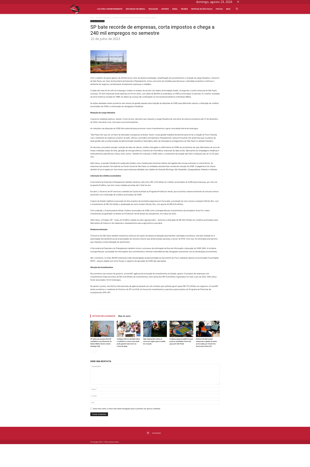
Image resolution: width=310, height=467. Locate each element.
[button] (237, 9)
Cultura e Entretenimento (109, 9)
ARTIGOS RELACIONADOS (103, 316)
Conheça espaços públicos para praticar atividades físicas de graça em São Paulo (181, 341)
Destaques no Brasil (135, 9)
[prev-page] (91, 351)
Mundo (184, 9)
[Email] (135, 43)
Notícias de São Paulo (201, 9)
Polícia (219, 9)
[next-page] (95, 351)
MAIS (228, 9)
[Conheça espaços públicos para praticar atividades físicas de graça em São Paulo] (181, 329)
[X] (118, 43)
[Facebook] (113, 43)
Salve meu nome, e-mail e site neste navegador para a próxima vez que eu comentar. (127, 409)
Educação (153, 9)
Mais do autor (124, 316)
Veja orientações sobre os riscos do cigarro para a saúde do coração (154, 341)
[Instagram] (238, 1)
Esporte (165, 9)
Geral (175, 9)
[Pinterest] (124, 43)
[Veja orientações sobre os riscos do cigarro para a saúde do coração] (155, 329)
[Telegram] (141, 43)
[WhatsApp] (130, 43)
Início (92, 18)
